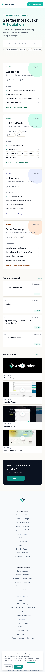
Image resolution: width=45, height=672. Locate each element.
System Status (22, 631)
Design (26, 131)
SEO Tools (22, 538)
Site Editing (14, 131)
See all (40, 278)
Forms (22, 135)
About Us (22, 600)
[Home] (8, 4)
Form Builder (22, 545)
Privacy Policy (31, 662)
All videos (39, 355)
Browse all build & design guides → (18, 163)
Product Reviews (22, 586)
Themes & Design (22, 519)
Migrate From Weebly (22, 530)
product (22, 50)
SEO (29, 50)
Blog (11, 237)
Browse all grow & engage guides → (19, 265)
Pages (11, 135)
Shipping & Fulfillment (22, 582)
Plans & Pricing (22, 604)
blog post (37, 50)
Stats (20, 237)
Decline (8, 667)
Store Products (22, 571)
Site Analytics (22, 542)
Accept (18, 667)
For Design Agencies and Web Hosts (22, 608)
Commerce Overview (22, 567)
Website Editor (22, 511)
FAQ (22, 611)
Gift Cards (22, 590)
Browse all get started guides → (17, 108)
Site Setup (13, 80)
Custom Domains (22, 522)
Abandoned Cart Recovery (22, 578)
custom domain (12, 50)
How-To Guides (22, 623)
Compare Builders (22, 515)
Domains (25, 80)
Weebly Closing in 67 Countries (23, 638)
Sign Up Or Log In (35, 4)
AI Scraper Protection (22, 556)
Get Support (22, 627)
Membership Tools (22, 553)
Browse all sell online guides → (17, 214)
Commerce (13, 186)
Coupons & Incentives (22, 575)
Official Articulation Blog (22, 615)
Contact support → (16, 478)
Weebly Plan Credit (22, 634)
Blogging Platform (22, 549)
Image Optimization (23, 526)
